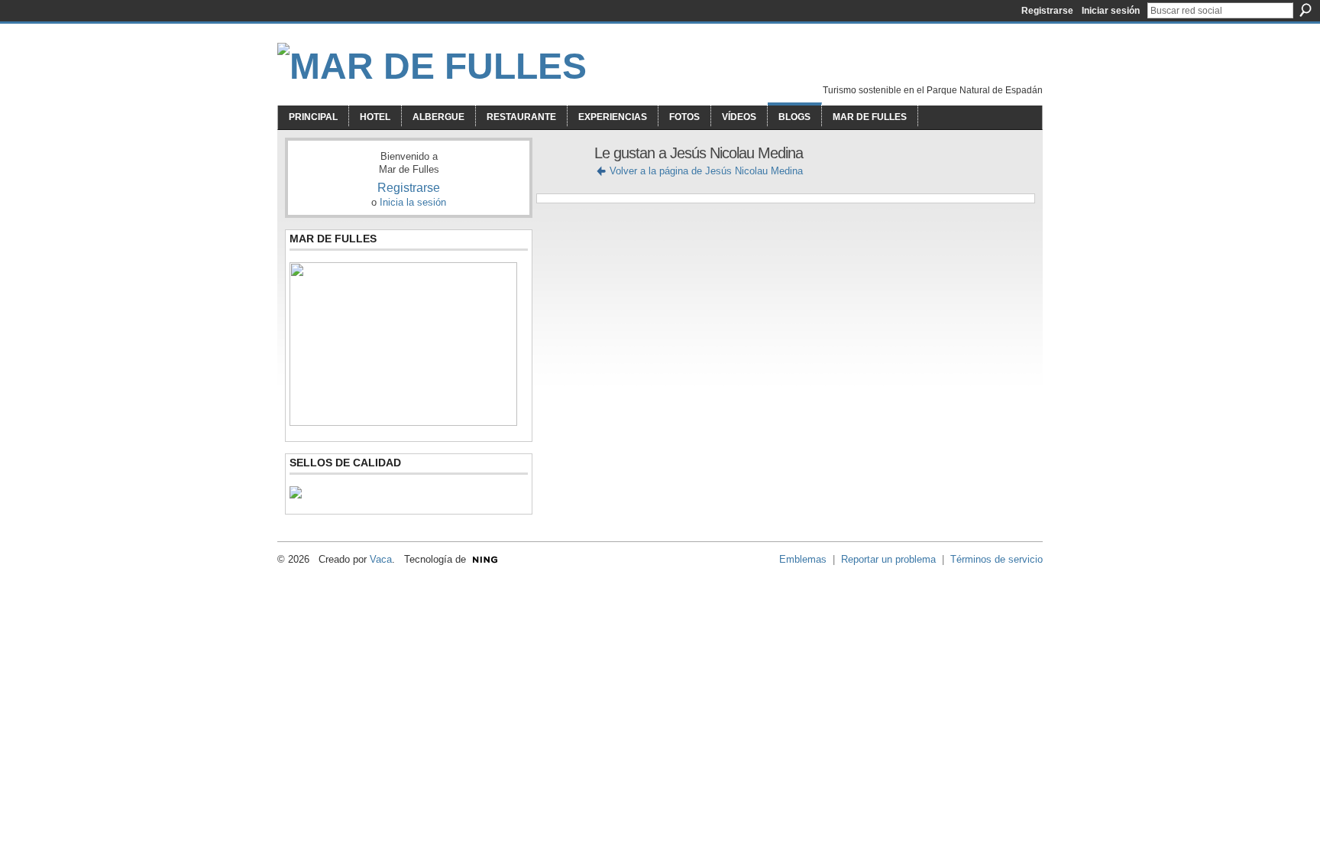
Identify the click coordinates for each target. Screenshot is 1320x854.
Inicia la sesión (413, 202)
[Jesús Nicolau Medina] (560, 186)
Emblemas (803, 559)
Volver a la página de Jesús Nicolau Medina (706, 171)
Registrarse (1047, 10)
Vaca (381, 559)
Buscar (1305, 10)
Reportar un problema (888, 559)
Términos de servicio (996, 559)
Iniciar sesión (1111, 10)
